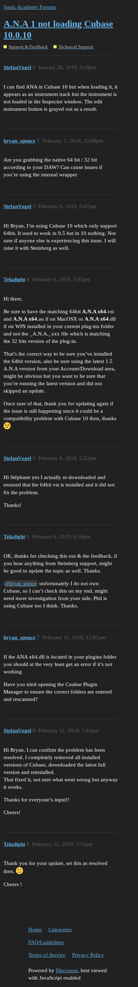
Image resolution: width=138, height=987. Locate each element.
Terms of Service (46, 955)
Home (35, 929)
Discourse (67, 970)
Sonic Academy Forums (30, 7)
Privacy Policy (88, 955)
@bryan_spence (20, 583)
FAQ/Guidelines (46, 942)
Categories (60, 929)
